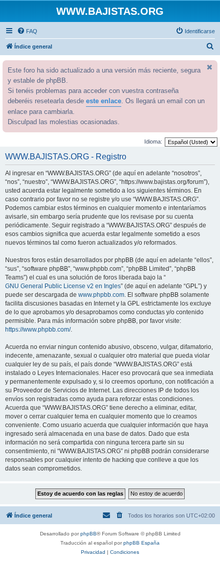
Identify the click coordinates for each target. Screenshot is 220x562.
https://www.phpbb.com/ (38, 329)
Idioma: (153, 141)
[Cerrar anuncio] (208, 67)
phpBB (88, 533)
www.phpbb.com (101, 294)
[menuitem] (27, 31)
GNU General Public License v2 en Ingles (63, 286)
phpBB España (141, 543)
